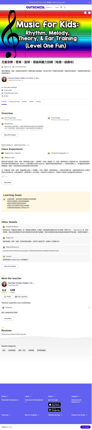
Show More (7, 182)
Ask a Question (22, 296)
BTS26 (49, 2)
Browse (48, 7)
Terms (60, 2)
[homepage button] (35, 7)
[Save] (89, 12)
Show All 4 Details (10, 266)
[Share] (85, 12)
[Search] (61, 7)
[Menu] (65, 7)
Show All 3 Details (10, 135)
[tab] (4, 101)
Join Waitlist (85, 427)
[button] (46, 307)
